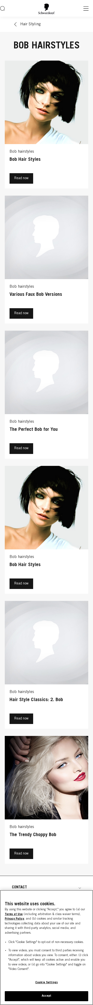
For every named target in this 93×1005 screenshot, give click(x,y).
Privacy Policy (14, 919)
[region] (46, 947)
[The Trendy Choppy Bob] (46, 801)
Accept (47, 996)
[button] (46, 887)
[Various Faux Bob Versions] (46, 261)
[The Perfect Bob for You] (46, 396)
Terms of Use (14, 914)
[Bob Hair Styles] (46, 126)
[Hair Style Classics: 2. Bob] (46, 666)
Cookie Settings (46, 982)
